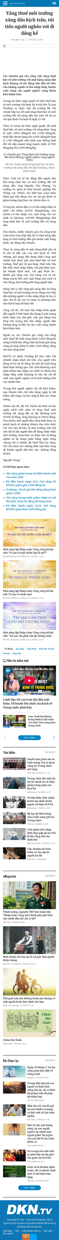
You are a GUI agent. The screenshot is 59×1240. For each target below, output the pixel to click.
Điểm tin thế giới (34, 843)
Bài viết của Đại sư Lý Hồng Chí (16, 556)
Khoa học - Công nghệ (36, 859)
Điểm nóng (31, 792)
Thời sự (30, 824)
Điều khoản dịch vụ (31, 1231)
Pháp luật (31, 773)
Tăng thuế (31, 649)
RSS (17, 1231)
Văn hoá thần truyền (35, 1100)
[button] (54, 737)
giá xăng (20, 649)
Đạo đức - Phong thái (12, 964)
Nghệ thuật (7, 1044)
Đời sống (31, 1120)
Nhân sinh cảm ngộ (11, 1005)
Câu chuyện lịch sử (35, 1146)
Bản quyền (8, 1233)
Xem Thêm (29, 737)
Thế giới (30, 1078)
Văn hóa (6, 922)
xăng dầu (16, 653)
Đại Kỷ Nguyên (17, 1223)
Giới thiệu (7, 1231)
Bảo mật (48, 1231)
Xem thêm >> (50, 752)
